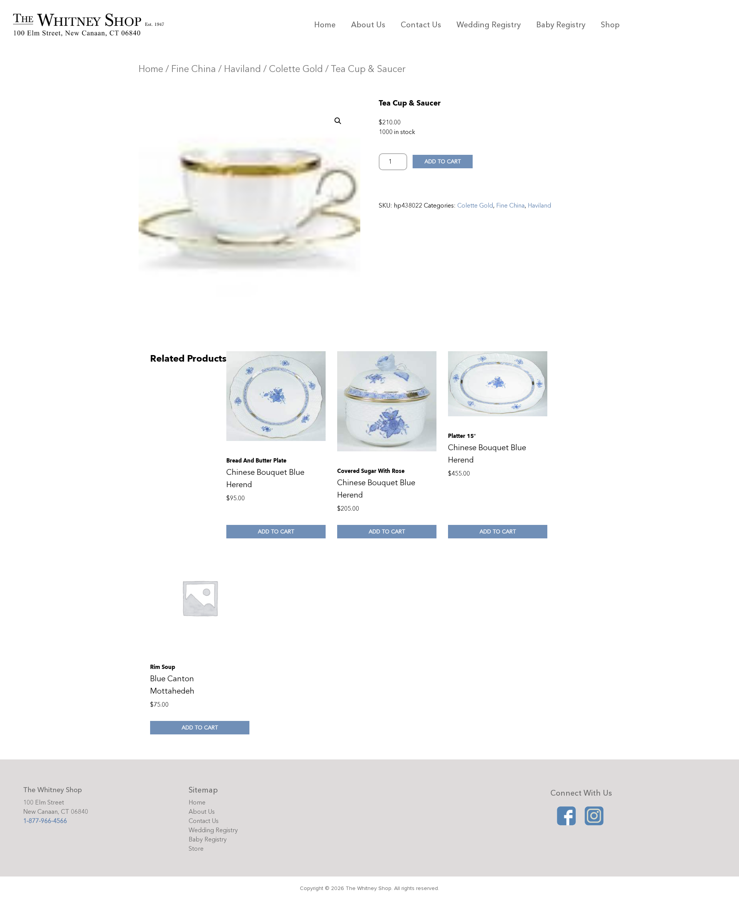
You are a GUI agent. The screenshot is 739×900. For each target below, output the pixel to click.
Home (325, 25)
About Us (368, 25)
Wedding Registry (488, 25)
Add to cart (443, 161)
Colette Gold (296, 69)
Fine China (193, 69)
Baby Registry (560, 25)
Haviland (242, 69)
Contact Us (421, 25)
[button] (338, 121)
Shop (610, 25)
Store (196, 849)
